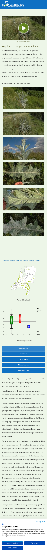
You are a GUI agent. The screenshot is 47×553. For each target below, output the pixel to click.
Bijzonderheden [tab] (23, 365)
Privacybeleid (40, 522)
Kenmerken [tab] (23, 354)
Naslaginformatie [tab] (23, 370)
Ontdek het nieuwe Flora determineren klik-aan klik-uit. (21, 260)
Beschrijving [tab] (23, 348)
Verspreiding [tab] (23, 359)
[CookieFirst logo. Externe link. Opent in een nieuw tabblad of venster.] (3, 524)
